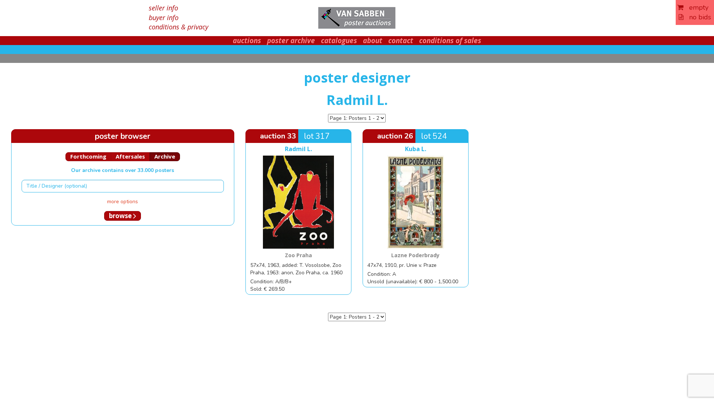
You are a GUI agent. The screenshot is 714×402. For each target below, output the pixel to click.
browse (121, 215)
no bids (697, 17)
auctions (247, 40)
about (372, 40)
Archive (164, 156)
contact (400, 40)
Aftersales (130, 156)
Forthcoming (88, 156)
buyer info (163, 17)
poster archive (291, 40)
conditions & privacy (178, 26)
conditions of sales (450, 40)
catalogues (339, 40)
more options (122, 201)
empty (696, 7)
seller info (163, 7)
